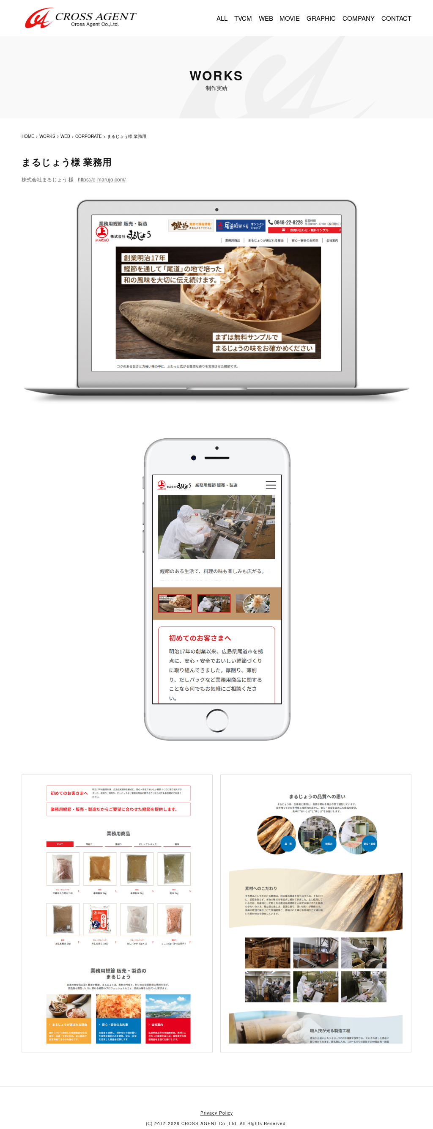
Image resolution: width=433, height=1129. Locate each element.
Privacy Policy (216, 1113)
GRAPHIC (321, 18)
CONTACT (396, 18)
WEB (266, 18)
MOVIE (290, 18)
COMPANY (359, 18)
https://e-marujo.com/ (102, 179)
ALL (221, 18)
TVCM (243, 18)
